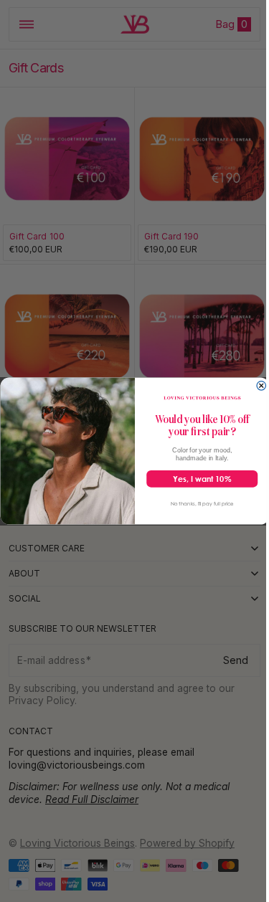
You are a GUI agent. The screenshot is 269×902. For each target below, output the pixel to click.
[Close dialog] (255, 385)
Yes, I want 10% (196, 478)
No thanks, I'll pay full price (196, 503)
